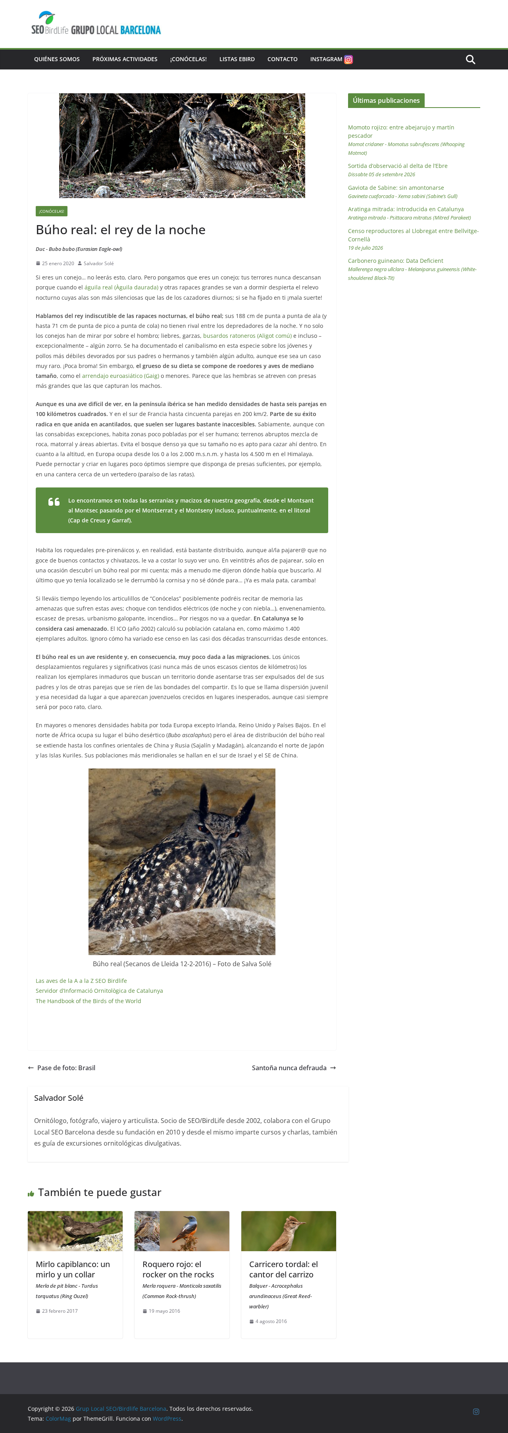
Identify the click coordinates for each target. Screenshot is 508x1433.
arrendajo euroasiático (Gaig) (120, 375)
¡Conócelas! (188, 59)
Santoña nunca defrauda (289, 1067)
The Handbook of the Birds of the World (88, 1001)
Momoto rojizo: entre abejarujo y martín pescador (406, 139)
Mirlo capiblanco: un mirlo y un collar (73, 1279)
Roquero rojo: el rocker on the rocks (181, 1279)
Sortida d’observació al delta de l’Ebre (398, 170)
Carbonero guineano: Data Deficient (412, 269)
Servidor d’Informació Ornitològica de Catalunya (99, 990)
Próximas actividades (125, 59)
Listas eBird (237, 59)
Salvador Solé (99, 263)
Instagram (326, 59)
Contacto (282, 59)
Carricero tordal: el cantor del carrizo (283, 1284)
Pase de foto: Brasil (66, 1067)
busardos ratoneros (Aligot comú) (247, 335)
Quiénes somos (57, 59)
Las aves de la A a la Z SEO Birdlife (81, 980)
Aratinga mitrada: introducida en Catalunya (409, 213)
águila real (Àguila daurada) (121, 287)
